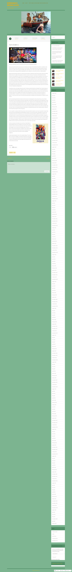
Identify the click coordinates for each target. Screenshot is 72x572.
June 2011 (53, 487)
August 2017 (54, 335)
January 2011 (54, 498)
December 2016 (54, 353)
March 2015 (54, 400)
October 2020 (54, 250)
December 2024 (54, 138)
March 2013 (54, 440)
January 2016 (54, 377)
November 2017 (54, 328)
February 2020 (54, 268)
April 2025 (54, 129)
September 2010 (55, 507)
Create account (54, 531)
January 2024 (54, 162)
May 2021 (53, 234)
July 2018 (53, 310)
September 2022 (55, 198)
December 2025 (54, 111)
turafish (56, 73)
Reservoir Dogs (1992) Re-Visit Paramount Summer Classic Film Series (57, 57)
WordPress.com (55, 540)
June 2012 (53, 460)
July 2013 (53, 431)
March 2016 (54, 373)
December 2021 (54, 218)
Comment (46, 171)
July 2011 (53, 485)
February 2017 (54, 348)
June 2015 (53, 393)
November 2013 (54, 422)
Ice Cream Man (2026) (55, 45)
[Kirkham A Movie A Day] (36, 23)
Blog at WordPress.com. (36, 570)
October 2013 (54, 424)
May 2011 (53, 489)
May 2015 (53, 395)
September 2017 (55, 333)
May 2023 (53, 180)
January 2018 (54, 324)
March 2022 (54, 212)
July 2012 (53, 458)
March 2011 (54, 494)
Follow (54, 556)
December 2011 (54, 474)
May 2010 (53, 516)
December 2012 (54, 447)
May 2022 (53, 207)
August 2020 (54, 254)
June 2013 (53, 433)
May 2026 (53, 100)
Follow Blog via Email (57, 546)
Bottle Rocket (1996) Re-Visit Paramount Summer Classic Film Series (57, 52)
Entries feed (54, 536)
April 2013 (53, 438)
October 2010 (54, 505)
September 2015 (55, 386)
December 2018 (54, 299)
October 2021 (54, 223)
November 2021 (54, 221)
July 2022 (53, 203)
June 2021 (53, 232)
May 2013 (53, 436)
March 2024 (54, 158)
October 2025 (54, 115)
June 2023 (53, 178)
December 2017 (54, 326)
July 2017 (53, 337)
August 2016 (54, 362)
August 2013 (54, 429)
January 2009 (54, 523)
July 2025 (53, 122)
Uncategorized (34, 39)
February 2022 (54, 214)
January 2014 (54, 418)
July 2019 (53, 283)
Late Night (48, 158)
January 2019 (54, 297)
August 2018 (54, 308)
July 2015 (53, 391)
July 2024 (53, 149)
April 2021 (53, 236)
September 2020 (55, 252)
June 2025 (53, 124)
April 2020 (54, 263)
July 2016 (53, 364)
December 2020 (54, 245)
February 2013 (54, 442)
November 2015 (54, 382)
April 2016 (54, 371)
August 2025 (54, 120)
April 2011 (53, 492)
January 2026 (54, 109)
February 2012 (54, 469)
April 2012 (53, 465)
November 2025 (54, 113)
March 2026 (54, 104)
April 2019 (54, 290)
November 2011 (54, 476)
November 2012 (54, 449)
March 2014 (54, 413)
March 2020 (54, 265)
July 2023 (53, 176)
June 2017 (53, 339)
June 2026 (53, 97)
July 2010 (53, 512)
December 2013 (54, 420)
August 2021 (54, 227)
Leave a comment (43, 39)
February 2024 (54, 160)
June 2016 (53, 366)
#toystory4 (11, 152)
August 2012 (54, 456)
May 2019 (53, 288)
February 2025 (54, 133)
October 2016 (54, 357)
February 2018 (54, 321)
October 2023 (54, 169)
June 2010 (53, 514)
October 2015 (54, 384)
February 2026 (54, 106)
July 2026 (53, 95)
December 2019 (54, 272)
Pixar (14, 152)
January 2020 (54, 270)
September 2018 (55, 306)
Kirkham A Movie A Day (13, 4)
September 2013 (55, 427)
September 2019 (55, 279)
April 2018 (53, 317)
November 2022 (54, 194)
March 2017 (54, 346)
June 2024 (53, 151)
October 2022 (54, 196)
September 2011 (54, 480)
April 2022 (54, 209)
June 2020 (53, 259)
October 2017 (54, 330)
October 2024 (54, 142)
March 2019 (54, 292)
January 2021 (54, 243)
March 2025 (54, 131)
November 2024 (54, 140)
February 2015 (54, 402)
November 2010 (54, 503)
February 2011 (54, 496)
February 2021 (54, 241)
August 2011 (54, 483)
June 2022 (53, 205)
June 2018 (53, 312)
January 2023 (54, 189)
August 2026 (54, 93)
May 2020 (53, 261)
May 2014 (53, 409)
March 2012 (54, 467)
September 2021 (55, 225)
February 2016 (54, 375)
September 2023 (55, 171)
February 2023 (54, 187)
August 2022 (54, 200)
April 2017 (53, 344)
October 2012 (54, 451)
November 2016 (54, 355)
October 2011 (54, 478)
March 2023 (54, 185)
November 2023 (54, 167)
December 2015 (54, 380)
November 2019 (54, 274)
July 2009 (53, 521)
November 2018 (54, 301)
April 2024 (54, 156)
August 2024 (54, 147)
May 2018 (53, 315)
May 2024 (53, 153)
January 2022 (54, 216)
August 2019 (54, 281)
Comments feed (54, 538)
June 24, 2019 (25, 39)
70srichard (16, 39)
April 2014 (53, 411)
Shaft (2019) (9, 158)
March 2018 (54, 319)
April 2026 (54, 102)
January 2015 (54, 404)
